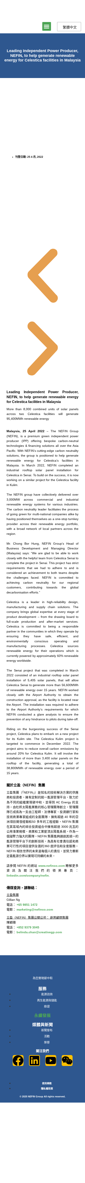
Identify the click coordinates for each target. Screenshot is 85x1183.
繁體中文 (69, 27)
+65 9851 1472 (27, 904)
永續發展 (42, 1015)
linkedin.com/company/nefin (28, 875)
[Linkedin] (34, 1060)
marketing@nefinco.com (35, 909)
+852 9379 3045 (28, 927)
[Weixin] (67, 1060)
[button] (46, 26)
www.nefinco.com (51, 865)
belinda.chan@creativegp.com (39, 932)
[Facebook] (18, 1060)
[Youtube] (50, 1060)
